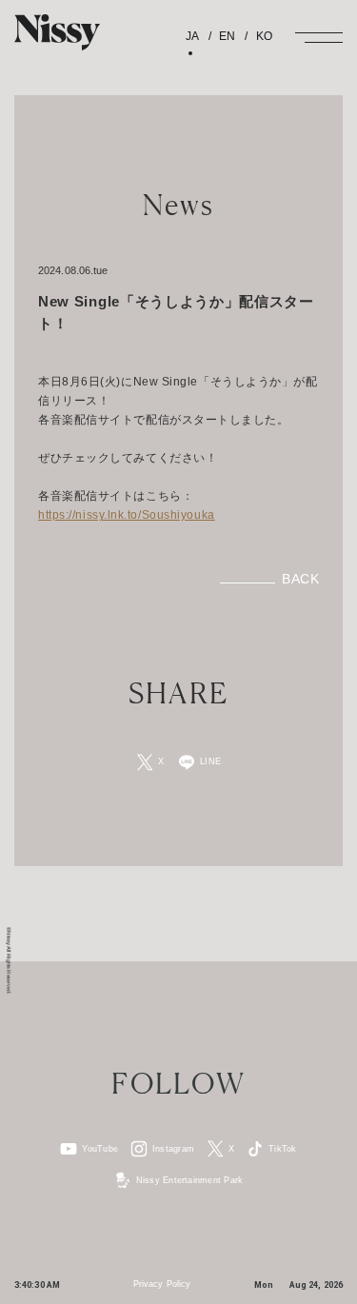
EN (225, 36)
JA (192, 36)
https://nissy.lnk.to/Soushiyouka (126, 515)
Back (300, 578)
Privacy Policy (161, 1284)
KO (261, 36)
